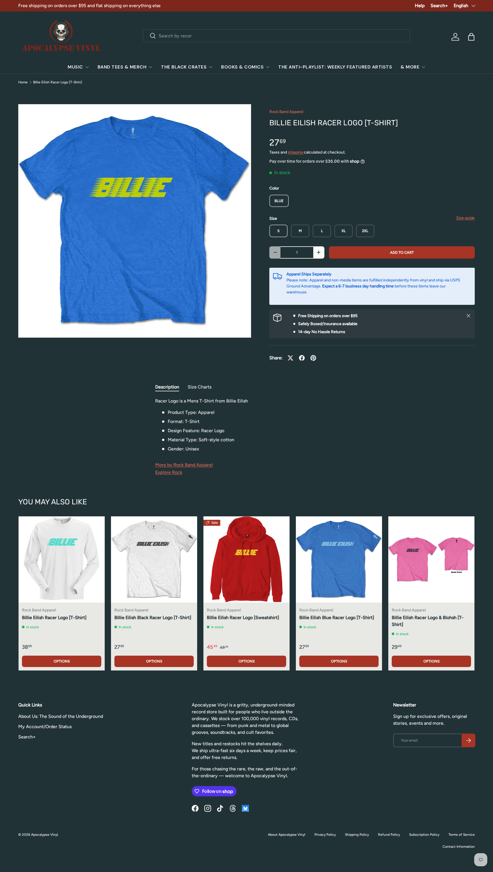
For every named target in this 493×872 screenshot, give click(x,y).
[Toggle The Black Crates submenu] (210, 67)
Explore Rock (168, 472)
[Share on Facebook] (302, 358)
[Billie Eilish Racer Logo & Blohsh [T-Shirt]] (431, 559)
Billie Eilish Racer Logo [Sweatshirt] (243, 617)
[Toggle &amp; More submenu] (423, 67)
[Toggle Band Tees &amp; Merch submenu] (150, 67)
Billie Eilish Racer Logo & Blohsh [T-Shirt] (428, 621)
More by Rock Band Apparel (184, 465)
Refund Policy (389, 835)
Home (23, 82)
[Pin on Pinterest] (313, 358)
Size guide (465, 218)
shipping (295, 152)
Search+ (439, 5)
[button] (471, 37)
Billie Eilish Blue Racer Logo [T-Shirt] (336, 617)
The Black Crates (184, 67)
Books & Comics (242, 67)
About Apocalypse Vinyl (286, 835)
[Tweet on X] (290, 358)
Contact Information (459, 847)
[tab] (167, 387)
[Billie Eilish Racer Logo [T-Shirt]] (62, 559)
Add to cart (402, 252)
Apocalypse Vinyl (44, 835)
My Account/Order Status (45, 726)
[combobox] (276, 36)
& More (410, 67)
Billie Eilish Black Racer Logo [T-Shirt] (152, 617)
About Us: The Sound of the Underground (60, 716)
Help (420, 5)
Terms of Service (461, 835)
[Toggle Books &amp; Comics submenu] (267, 67)
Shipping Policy (357, 835)
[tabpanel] (246, 425)
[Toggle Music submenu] (87, 67)
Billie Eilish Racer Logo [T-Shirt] (57, 82)
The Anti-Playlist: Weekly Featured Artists (335, 67)
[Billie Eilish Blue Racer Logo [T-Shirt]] (339, 559)
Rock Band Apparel (286, 111)
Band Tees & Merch (122, 67)
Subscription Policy (424, 835)
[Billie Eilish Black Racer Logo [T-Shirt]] (154, 559)
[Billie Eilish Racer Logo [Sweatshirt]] (246, 559)
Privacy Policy (325, 835)
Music (75, 67)
